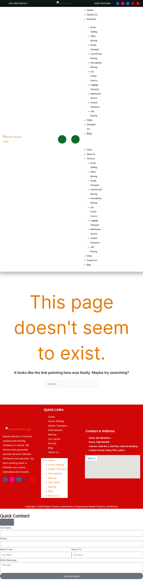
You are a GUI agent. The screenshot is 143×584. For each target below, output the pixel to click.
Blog (89, 133)
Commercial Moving (96, 56)
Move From (6, 549)
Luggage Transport (94, 87)
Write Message (8, 560)
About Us (92, 14)
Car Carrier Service (93, 76)
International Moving (95, 65)
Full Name (5, 527)
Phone (3, 538)
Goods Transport (94, 47)
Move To (76, 549)
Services (91, 19)
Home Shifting (93, 29)
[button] (89, 141)
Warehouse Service (95, 96)
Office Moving (93, 38)
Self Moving (93, 113)
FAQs (89, 120)
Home (90, 10)
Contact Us (92, 260)
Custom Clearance (95, 104)
